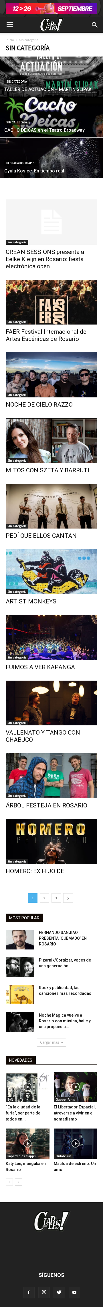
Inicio (10, 40)
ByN (10, 1100)
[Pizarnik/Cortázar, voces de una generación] (20, 967)
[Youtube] (74, 1292)
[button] (95, 25)
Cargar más (49, 1042)
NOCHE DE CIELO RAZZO (39, 404)
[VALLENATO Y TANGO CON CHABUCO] (51, 703)
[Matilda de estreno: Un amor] (76, 1144)
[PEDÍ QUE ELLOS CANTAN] (51, 506)
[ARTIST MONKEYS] (51, 571)
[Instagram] (44, 1292)
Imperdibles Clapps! (22, 1156)
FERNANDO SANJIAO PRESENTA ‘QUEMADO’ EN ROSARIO (63, 938)
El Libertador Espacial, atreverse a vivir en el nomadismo (75, 1113)
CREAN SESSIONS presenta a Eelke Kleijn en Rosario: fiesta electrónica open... (45, 259)
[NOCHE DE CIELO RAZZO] (51, 374)
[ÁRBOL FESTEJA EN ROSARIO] (51, 775)
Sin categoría (16, 81)
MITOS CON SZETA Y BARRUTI (47, 470)
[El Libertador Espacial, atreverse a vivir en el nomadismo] (76, 1087)
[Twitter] (59, 1292)
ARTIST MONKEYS (31, 601)
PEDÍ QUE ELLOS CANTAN (41, 535)
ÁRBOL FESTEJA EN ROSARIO (46, 805)
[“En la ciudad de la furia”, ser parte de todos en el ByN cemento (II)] (27, 1087)
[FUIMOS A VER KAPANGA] (51, 637)
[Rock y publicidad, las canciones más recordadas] (20, 995)
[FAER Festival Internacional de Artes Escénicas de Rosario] (51, 302)
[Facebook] (29, 1292)
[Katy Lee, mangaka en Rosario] (27, 1144)
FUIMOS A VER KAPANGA (40, 667)
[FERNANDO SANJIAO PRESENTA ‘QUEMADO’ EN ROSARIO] (20, 939)
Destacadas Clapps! (21, 163)
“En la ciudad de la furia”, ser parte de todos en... (23, 1113)
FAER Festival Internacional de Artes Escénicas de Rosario (46, 335)
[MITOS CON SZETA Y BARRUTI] (51, 440)
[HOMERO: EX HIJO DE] (51, 841)
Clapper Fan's (65, 1100)
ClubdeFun (63, 1156)
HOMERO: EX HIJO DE (35, 871)
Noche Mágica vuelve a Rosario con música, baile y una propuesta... (65, 1021)
